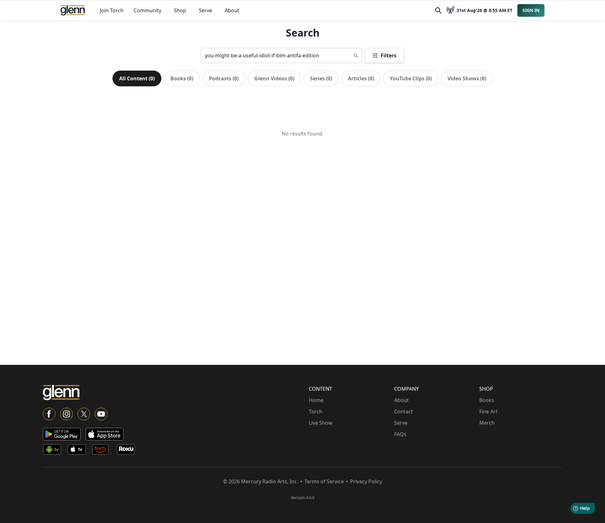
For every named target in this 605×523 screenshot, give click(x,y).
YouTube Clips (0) (411, 78)
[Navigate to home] (72, 10)
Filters (388, 55)
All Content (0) (137, 78)
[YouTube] (101, 414)
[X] (84, 414)
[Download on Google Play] (62, 434)
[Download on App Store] (105, 434)
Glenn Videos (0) (274, 78)
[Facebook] (49, 414)
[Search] (438, 10)
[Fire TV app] (103, 450)
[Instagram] (66, 414)
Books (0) (181, 78)
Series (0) (321, 78)
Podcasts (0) (224, 78)
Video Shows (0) (466, 78)
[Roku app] (128, 450)
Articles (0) (361, 78)
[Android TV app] (54, 450)
